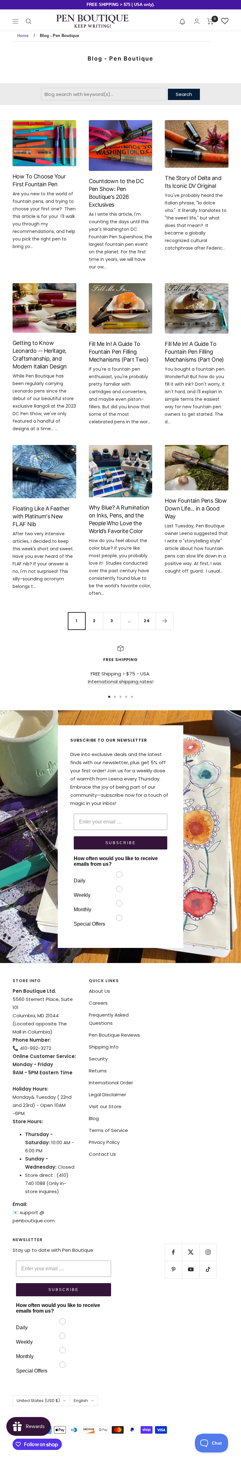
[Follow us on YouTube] (190, 1269)
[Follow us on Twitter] (190, 1252)
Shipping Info (104, 1047)
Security (98, 1058)
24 (147, 621)
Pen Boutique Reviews (114, 1035)
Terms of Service (108, 1130)
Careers (98, 1003)
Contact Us (102, 1154)
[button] (182, 21)
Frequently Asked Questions (109, 1019)
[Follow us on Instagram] (208, 1252)
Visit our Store (105, 1106)
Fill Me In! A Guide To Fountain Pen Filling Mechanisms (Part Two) (118, 352)
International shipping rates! (120, 681)
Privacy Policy (104, 1142)
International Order (111, 1082)
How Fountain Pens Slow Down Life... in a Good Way (196, 508)
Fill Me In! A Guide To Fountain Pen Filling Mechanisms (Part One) (194, 352)
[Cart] (210, 21)
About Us (99, 991)
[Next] (164, 621)
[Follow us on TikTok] (208, 1269)
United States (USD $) (38, 1401)
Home (23, 35)
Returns (98, 1070)
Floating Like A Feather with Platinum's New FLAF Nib (41, 516)
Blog (94, 1118)
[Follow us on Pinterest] (173, 1269)
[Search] (28, 21)
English (81, 1401)
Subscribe (120, 843)
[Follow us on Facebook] (173, 1252)
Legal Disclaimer (107, 1094)
